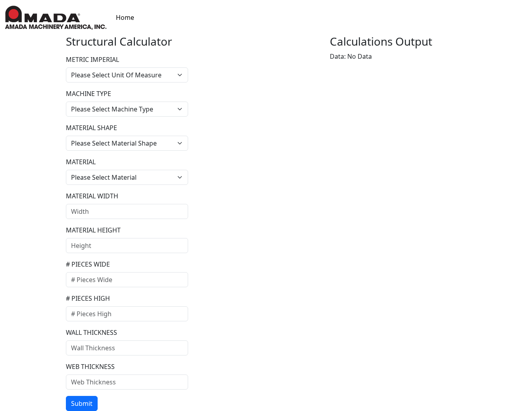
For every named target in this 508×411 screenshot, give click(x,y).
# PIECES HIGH (88, 298)
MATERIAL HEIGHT (93, 230)
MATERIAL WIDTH (92, 196)
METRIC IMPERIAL (92, 59)
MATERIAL (81, 161)
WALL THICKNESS (91, 332)
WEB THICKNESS (90, 366)
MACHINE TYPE (88, 93)
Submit (81, 403)
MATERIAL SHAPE (91, 127)
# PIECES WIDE (88, 264)
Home (125, 17)
